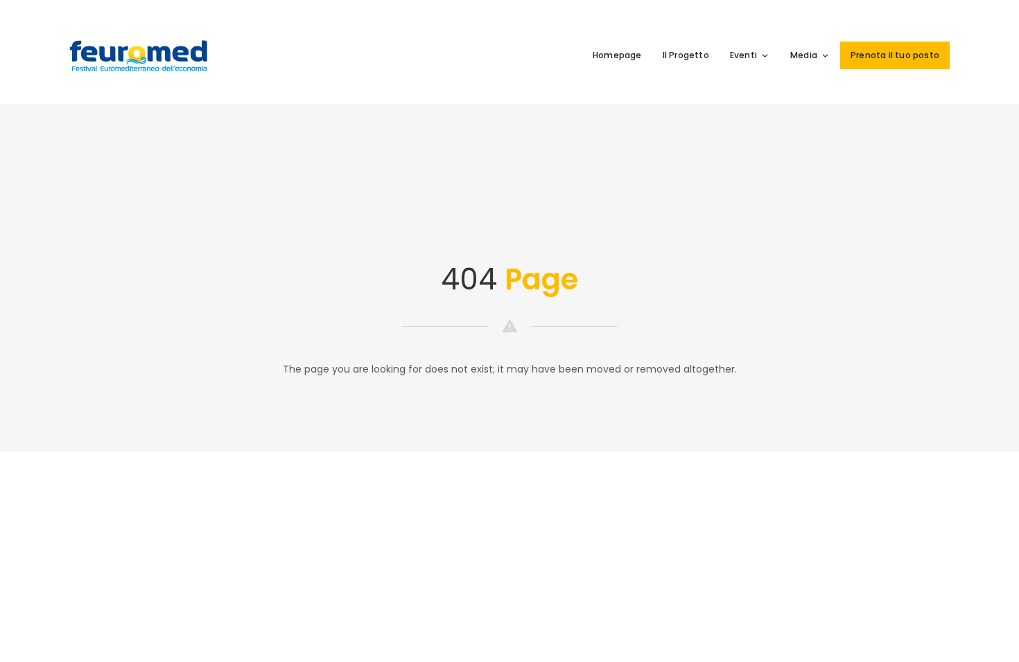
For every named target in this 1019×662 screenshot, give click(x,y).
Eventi (743, 55)
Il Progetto (686, 55)
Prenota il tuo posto (895, 55)
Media (803, 55)
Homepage (617, 55)
